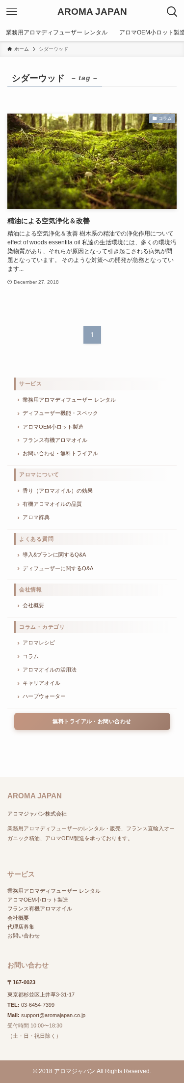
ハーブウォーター (44, 696)
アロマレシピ (39, 642)
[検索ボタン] (172, 12)
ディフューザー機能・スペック (60, 413)
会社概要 (33, 605)
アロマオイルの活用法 (50, 670)
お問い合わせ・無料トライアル (60, 453)
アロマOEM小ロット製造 (53, 427)
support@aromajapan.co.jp (53, 1015)
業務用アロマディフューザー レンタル (69, 400)
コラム (31, 656)
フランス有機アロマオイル (55, 440)
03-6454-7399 (37, 1005)
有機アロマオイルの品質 (52, 504)
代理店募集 (20, 927)
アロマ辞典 (36, 517)
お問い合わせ (23, 935)
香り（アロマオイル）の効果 (58, 491)
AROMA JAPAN (92, 12)
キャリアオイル (41, 683)
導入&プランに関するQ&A (54, 554)
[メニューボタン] (12, 12)
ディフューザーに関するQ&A (58, 568)
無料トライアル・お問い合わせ (92, 721)
